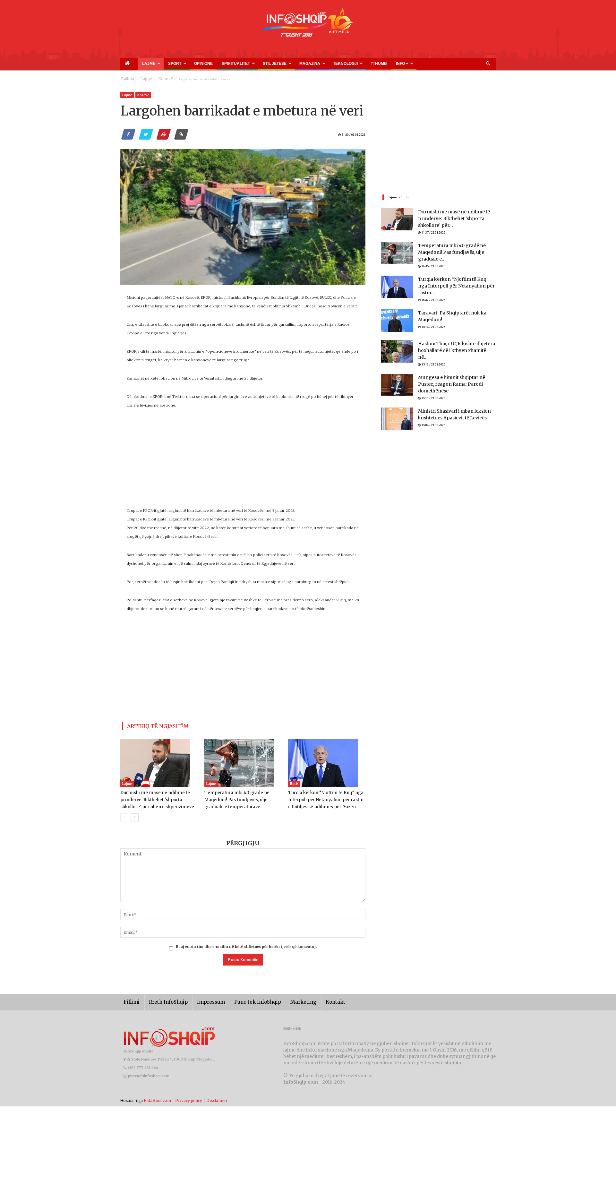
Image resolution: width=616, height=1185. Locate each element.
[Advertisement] (243, 461)
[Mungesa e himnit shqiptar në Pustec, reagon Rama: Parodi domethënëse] (397, 381)
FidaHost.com (157, 1097)
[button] (488, 64)
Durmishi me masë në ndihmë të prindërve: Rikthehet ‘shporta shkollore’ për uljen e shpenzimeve (154, 797)
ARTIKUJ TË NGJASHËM (150, 725)
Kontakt (313, 999)
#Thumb (315, 63)
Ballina (126, 79)
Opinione (180, 63)
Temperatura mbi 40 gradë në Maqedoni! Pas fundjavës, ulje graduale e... (455, 253)
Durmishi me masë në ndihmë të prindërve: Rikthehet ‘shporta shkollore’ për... (457, 219)
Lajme (139, 63)
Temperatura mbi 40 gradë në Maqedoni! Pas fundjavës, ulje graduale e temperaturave (241, 797)
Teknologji (290, 63)
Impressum (201, 999)
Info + (331, 63)
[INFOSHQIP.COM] (308, 24)
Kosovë (158, 79)
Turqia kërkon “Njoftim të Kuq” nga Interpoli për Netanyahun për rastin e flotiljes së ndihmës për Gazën (324, 797)
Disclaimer (216, 1097)
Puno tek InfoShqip (244, 999)
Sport (159, 63)
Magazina (262, 63)
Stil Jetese (234, 63)
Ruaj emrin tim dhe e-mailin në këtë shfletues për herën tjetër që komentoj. (246, 944)
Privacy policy (188, 1097)
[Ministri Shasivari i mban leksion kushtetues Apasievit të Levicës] (397, 412)
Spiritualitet (203, 63)
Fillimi (130, 999)
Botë (294, 781)
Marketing (284, 999)
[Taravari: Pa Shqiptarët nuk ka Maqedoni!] (397, 319)
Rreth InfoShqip (163, 999)
